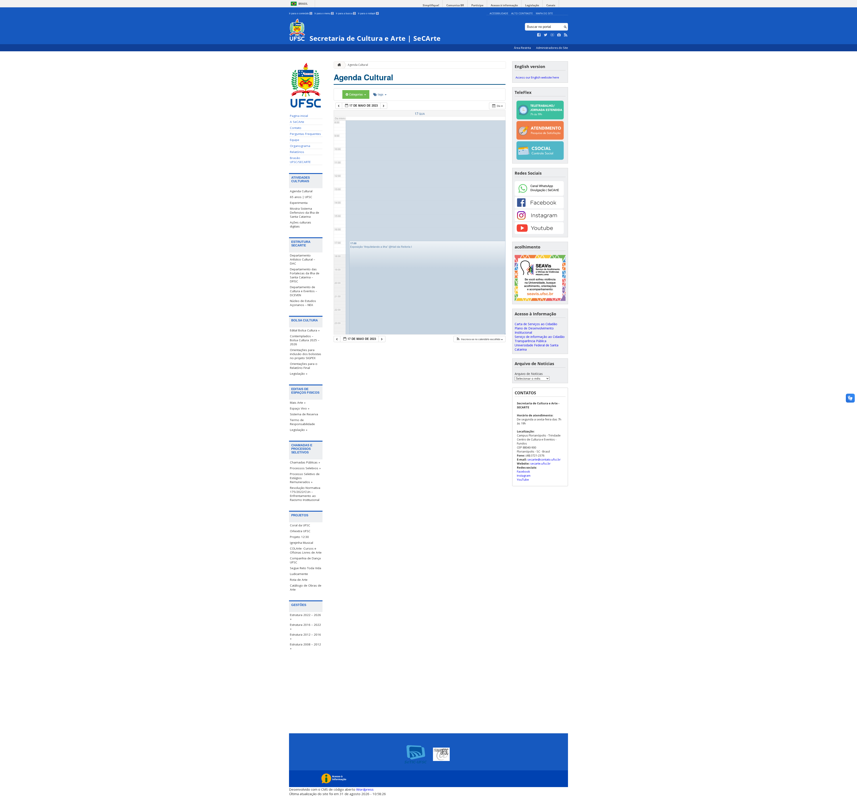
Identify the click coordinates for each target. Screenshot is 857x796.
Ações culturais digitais (300, 224)
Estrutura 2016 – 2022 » (305, 627)
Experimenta (299, 203)
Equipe (294, 140)
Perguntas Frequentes (305, 134)
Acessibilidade (499, 13)
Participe (477, 5)
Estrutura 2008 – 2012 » (305, 646)
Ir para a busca (345, 13)
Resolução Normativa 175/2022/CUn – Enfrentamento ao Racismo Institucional (305, 494)
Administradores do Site (552, 48)
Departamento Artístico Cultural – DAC (302, 259)
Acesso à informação (504, 5)
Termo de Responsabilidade (302, 422)
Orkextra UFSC (300, 531)
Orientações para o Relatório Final (303, 366)
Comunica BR (455, 5)
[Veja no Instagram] (559, 35)
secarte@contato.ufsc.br (544, 459)
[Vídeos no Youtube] (552, 35)
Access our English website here (537, 77)
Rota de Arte (299, 580)
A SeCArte (297, 122)
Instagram (523, 475)
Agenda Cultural (301, 191)
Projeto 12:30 (299, 537)
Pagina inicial (299, 116)
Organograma (300, 146)
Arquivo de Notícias (529, 374)
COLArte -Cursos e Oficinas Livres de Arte (306, 550)
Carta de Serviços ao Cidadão (536, 324)
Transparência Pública (530, 341)
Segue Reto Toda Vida (305, 568)
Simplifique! (431, 5)
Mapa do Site (544, 13)
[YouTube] (539, 233)
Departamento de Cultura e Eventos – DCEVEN (303, 291)
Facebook (523, 471)
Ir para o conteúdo (300, 13)
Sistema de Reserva (304, 414)
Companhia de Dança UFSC (305, 560)
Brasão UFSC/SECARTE (300, 160)
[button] (479, 339)
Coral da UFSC (300, 525)
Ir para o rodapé (368, 13)
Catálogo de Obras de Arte (305, 587)
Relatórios (297, 152)
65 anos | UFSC (301, 197)
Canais (550, 5)
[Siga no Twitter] (545, 35)
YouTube (523, 480)
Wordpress (365, 789)
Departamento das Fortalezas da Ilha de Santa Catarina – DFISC (304, 275)
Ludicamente (299, 574)
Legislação (532, 5)
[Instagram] (539, 220)
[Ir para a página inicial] (338, 65)
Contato (295, 128)
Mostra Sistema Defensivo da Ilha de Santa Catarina (304, 213)
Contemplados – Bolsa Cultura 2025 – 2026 (304, 340)
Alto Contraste (522, 13)
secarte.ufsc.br (540, 463)
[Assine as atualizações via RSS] (566, 35)
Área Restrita (523, 48)
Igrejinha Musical (301, 543)
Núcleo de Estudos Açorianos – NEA (303, 303)
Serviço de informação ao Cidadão (540, 337)
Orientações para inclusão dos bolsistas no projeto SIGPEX (305, 354)
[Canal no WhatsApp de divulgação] (539, 194)
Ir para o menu (323, 13)
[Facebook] (539, 207)
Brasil (303, 4)
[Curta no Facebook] (539, 35)
